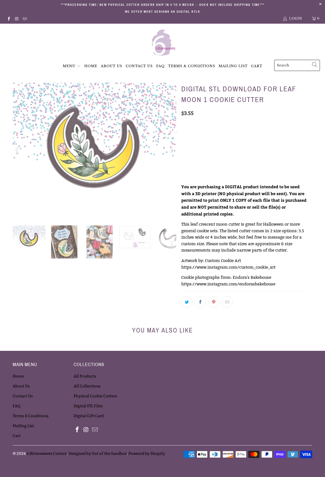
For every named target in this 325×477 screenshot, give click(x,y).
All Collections (87, 386)
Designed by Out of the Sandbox (98, 453)
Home (90, 66)
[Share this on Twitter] (186, 302)
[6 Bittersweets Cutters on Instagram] (16, 18)
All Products (85, 376)
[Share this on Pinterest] (213, 302)
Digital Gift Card (89, 415)
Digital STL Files (88, 405)
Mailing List (233, 66)
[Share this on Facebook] (200, 302)
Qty (184, 162)
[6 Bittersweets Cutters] (162, 43)
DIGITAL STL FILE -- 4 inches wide (212, 147)
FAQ (160, 66)
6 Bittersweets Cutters (47, 453)
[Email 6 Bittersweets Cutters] (24, 18)
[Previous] (17, 150)
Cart (256, 66)
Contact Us (139, 66)
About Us (111, 66)
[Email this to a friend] (227, 302)
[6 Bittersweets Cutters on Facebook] (8, 18)
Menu (69, 66)
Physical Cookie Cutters (95, 396)
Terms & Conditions (191, 66)
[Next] (171, 150)
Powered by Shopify (146, 453)
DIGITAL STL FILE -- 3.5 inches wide (214, 135)
